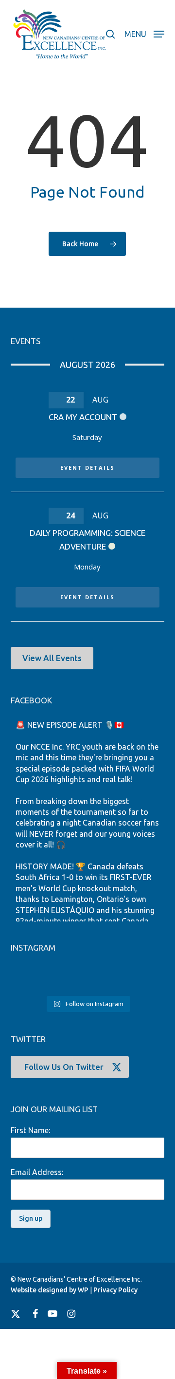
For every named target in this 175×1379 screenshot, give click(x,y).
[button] (144, 33)
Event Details (87, 467)
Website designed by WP (49, 1290)
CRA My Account (83, 417)
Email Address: (37, 1172)
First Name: (30, 1130)
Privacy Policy (115, 1290)
